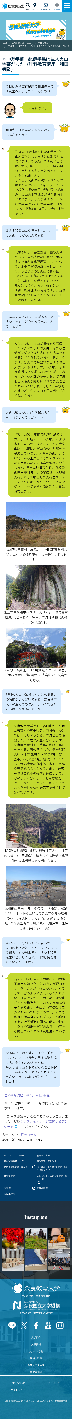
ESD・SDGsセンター (14, 1155)
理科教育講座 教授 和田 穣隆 (27, 1095)
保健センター (10, 1175)
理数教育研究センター (48, 1161)
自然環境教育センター (15, 1161)
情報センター (43, 1155)
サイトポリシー (54, 1383)
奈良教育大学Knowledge (23, 43)
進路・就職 (36, 1358)
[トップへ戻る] (64, 1407)
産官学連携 (36, 1372)
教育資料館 (42, 1188)
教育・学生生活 (36, 1365)
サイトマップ (18, 1389)
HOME (4, 43)
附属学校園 (9, 1194)
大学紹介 (36, 1337)
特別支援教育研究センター (17, 1166)
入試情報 (36, 1344)
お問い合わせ (18, 1383)
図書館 (7, 1188)
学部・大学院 (36, 1351)
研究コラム (43, 43)
